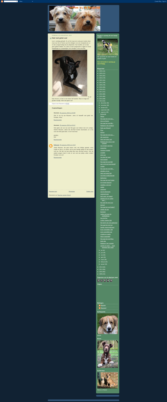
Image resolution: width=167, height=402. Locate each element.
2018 (100, 89)
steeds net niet (104, 209)
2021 (100, 82)
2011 (100, 269)
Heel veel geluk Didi (106, 173)
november (104, 105)
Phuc (101, 130)
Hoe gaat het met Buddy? (107, 207)
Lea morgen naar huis (106, 145)
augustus (103, 112)
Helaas (102, 116)
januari (103, 264)
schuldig (102, 152)
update (102, 187)
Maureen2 (103, 308)
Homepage (72, 191)
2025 (100, 73)
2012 (100, 267)
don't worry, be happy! (106, 196)
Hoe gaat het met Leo (106, 225)
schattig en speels (105, 234)
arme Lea (103, 155)
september (104, 110)
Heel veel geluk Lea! (106, 139)
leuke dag (103, 241)
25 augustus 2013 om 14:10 (67, 145)
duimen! (102, 205)
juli (102, 250)
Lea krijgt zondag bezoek (107, 175)
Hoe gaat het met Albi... (107, 123)
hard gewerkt (104, 159)
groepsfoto (103, 148)
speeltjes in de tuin (105, 185)
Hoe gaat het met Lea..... (107, 135)
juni (102, 252)
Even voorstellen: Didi (106, 229)
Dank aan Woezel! (105, 128)
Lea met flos (103, 218)
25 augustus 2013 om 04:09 (67, 113)
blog (103, 63)
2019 (100, 87)
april (102, 257)
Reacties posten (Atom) (64, 195)
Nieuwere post (53, 191)
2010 (100, 271)
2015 (100, 96)
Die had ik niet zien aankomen (108, 223)
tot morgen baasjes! (106, 182)
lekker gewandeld (105, 236)
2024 (100, 75)
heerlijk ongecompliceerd (107, 227)
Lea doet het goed (105, 157)
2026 (100, 71)
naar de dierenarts (105, 191)
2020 (100, 85)
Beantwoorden (58, 120)
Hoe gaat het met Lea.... (107, 119)
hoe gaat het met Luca (106, 202)
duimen (102, 132)
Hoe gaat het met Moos (107, 239)
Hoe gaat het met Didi (106, 162)
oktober (103, 107)
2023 (100, 78)
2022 (100, 80)
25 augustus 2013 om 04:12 (67, 125)
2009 (100, 274)
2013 (100, 101)
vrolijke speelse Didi (106, 220)
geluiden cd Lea (104, 171)
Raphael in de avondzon (107, 125)
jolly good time (104, 137)
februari (103, 262)
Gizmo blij (103, 114)
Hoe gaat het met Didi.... (107, 168)
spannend (103, 189)
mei (102, 255)
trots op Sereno (104, 121)
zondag (102, 166)
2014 (100, 98)
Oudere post (89, 191)
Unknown (56, 145)
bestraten (103, 212)
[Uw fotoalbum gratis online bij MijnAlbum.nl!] (70, 97)
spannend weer (104, 194)
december (104, 103)
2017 (100, 91)
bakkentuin (103, 178)
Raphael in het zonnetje (107, 243)
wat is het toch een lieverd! (107, 164)
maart (102, 259)
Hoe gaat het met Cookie (107, 180)
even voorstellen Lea (106, 232)
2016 (100, 94)
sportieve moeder (105, 150)
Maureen (103, 305)
